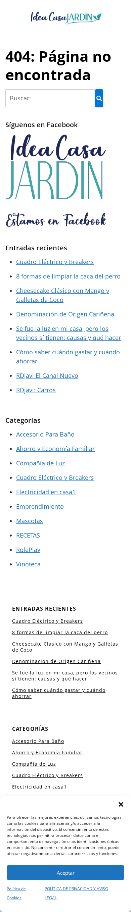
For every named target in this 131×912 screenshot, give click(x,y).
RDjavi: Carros (36, 390)
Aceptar (66, 872)
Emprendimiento (40, 506)
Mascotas (29, 521)
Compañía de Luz (40, 463)
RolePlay (28, 550)
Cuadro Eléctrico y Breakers (55, 262)
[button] (121, 804)
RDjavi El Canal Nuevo (47, 375)
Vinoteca (28, 564)
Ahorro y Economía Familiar (55, 449)
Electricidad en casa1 (46, 492)
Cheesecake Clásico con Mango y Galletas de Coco (65, 647)
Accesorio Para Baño (45, 434)
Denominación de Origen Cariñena (65, 314)
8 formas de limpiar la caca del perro (68, 276)
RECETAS (28, 535)
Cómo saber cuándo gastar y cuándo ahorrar (58, 693)
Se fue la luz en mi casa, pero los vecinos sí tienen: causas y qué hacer (65, 675)
